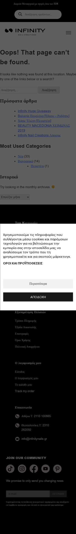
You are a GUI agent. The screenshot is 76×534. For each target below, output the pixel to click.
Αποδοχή (38, 297)
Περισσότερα (38, 283)
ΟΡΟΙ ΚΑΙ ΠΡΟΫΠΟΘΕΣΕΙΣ (23, 263)
